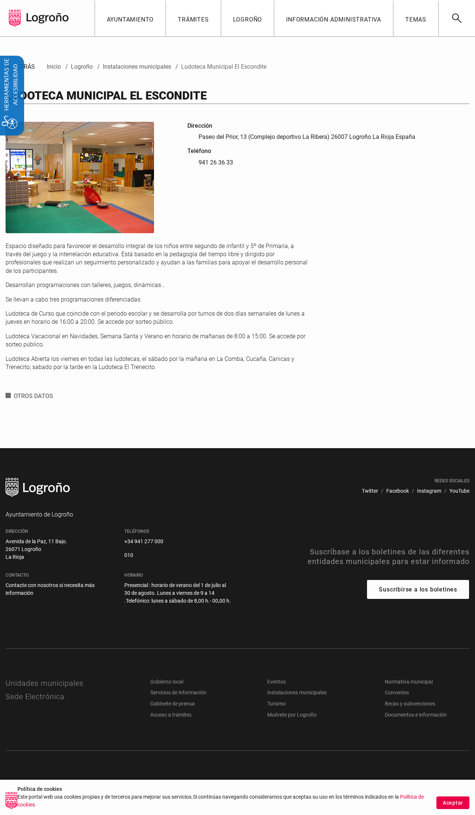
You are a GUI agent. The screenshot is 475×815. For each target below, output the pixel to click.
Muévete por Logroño (292, 715)
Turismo (276, 704)
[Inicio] (47, 17)
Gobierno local (166, 682)
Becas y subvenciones (410, 704)
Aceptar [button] (453, 803)
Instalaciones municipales (297, 692)
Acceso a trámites (170, 715)
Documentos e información (416, 715)
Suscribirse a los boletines (418, 589)
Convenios (397, 692)
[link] (456, 18)
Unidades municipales (44, 683)
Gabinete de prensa (172, 704)
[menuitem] (130, 18)
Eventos (276, 682)
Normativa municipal (409, 682)
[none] (15, 18)
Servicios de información (178, 692)
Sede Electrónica (35, 696)
